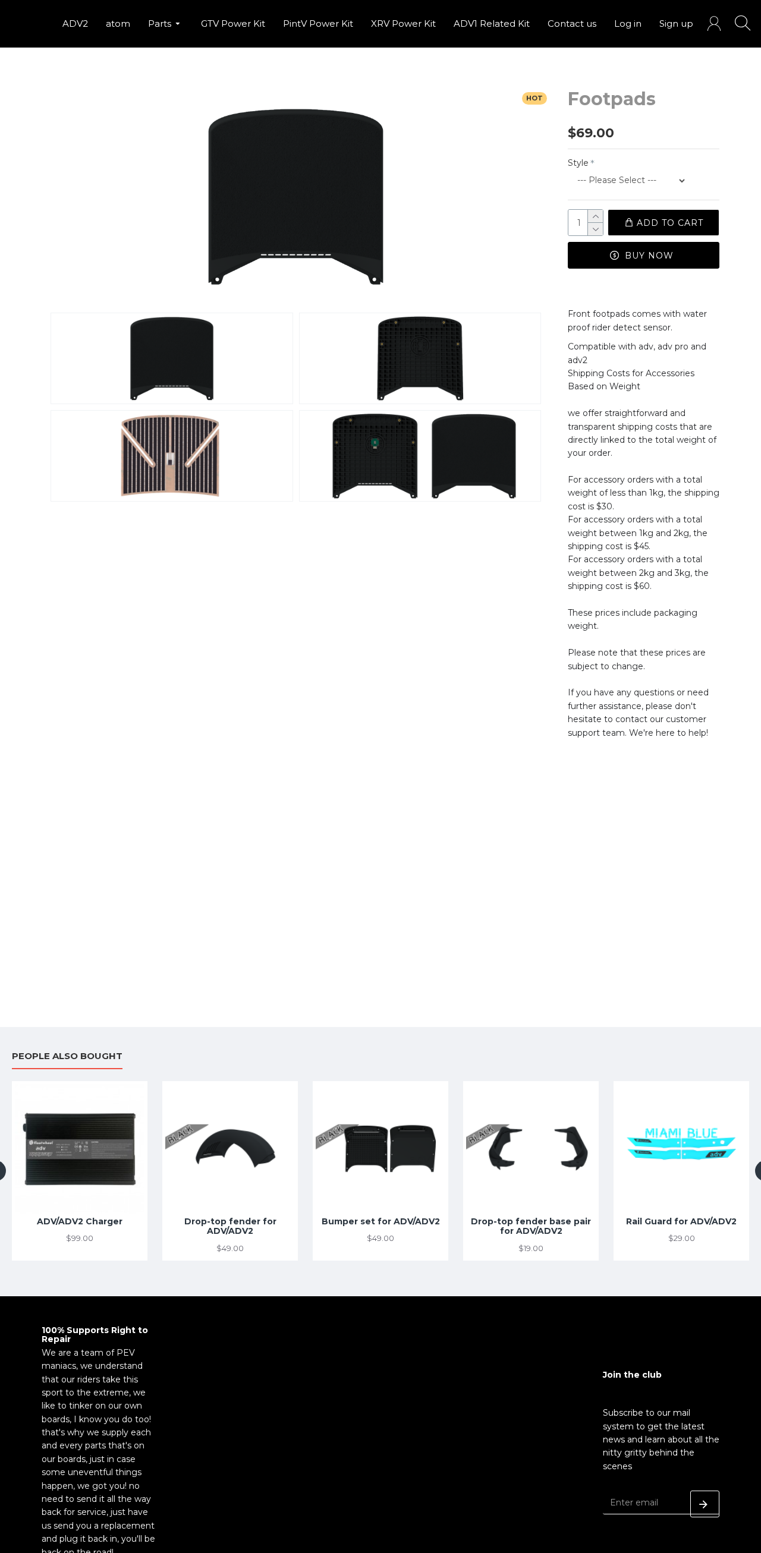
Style (578, 162)
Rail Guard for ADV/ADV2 (681, 1222)
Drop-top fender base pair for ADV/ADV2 (531, 1227)
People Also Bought (67, 1056)
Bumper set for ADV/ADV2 (381, 1222)
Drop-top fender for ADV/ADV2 (230, 1227)
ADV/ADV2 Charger (79, 1222)
